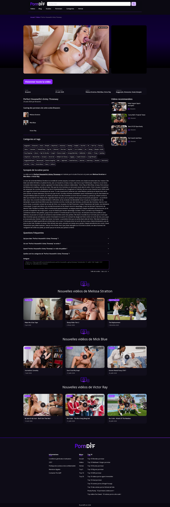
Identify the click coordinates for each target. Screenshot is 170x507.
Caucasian (32, 149)
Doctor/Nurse (39, 164)
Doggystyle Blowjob (29, 160)
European (44, 157)
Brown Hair (52, 157)
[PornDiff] (37, 3)
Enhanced (56, 149)
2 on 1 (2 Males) (78, 149)
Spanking (102, 153)
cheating (70, 145)
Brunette (97, 160)
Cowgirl (53, 153)
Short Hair (63, 149)
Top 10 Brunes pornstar (95, 466)
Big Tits (49, 149)
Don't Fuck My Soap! (73, 370)
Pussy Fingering (28, 153)
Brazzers (28, 92)
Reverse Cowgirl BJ (50, 160)
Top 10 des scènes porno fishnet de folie (100, 487)
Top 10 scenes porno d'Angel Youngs (99, 484)
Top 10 (81, 473)
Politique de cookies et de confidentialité (62, 466)
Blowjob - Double (99, 149)
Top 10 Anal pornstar (94, 480)
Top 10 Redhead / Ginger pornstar (98, 462)
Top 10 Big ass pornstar (95, 469)
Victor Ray (33, 130)
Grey (32, 164)
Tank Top (93, 145)
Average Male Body (72, 153)
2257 (50, 462)
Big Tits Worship (45, 153)
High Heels (64, 160)
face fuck (83, 145)
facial (41, 145)
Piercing (100, 145)
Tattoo (26, 149)
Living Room (27, 157)
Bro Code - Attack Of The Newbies (120, 418)
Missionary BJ (40, 160)
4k (88, 145)
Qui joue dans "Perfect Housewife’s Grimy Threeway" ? (41, 238)
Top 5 (81, 469)
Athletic (90, 153)
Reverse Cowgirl (61, 153)
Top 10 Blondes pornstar (95, 459)
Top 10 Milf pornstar (94, 473)
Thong (95, 153)
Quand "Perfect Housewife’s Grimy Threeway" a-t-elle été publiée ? (45, 248)
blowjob (47, 145)
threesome (35, 145)
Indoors (36, 153)
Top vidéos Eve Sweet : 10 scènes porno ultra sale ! (104, 494)
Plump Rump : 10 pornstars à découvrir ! (100, 491)
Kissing (90, 149)
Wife (58, 160)
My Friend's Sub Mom (135, 138)
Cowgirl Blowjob (92, 157)
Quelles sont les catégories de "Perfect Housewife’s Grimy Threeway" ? (46, 253)
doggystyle (27, 145)
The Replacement (114, 322)
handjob (76, 145)
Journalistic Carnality (31, 370)
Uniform (53, 164)
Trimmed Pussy (41, 149)
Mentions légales (54, 469)
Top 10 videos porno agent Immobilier (100, 476)
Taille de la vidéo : (95, 271)
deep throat (54, 145)
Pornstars (58, 9)
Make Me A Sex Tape (31, 322)
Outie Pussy (90, 160)
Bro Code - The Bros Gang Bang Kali (78, 418)
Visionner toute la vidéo (38, 81)
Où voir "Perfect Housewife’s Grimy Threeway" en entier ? (42, 243)
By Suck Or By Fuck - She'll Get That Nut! (37, 418)
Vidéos (32, 9)
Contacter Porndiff (55, 473)
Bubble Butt (82, 153)
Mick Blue (33, 122)
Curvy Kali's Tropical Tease (136, 115)
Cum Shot (26, 164)
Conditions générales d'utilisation (60, 459)
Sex (86, 149)
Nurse (46, 164)
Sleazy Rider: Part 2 (73, 322)
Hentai (80, 9)
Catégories (70, 9)
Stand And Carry (73, 160)
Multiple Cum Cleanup (62, 157)
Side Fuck (82, 160)
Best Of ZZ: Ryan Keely (135, 126)
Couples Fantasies (81, 157)
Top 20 (81, 476)
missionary (62, 145)
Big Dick (70, 149)
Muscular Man (36, 157)
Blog (40, 9)
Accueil (32, 17)
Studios (48, 9)
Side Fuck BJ (104, 160)
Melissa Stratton (35, 114)
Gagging (72, 157)
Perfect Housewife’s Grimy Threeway (51, 17)
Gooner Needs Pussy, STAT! (117, 370)
